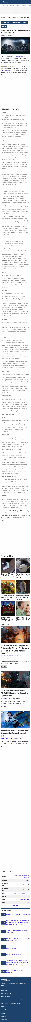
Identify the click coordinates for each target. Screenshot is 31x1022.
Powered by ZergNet (26, 556)
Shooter (15, 893)
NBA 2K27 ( (9, 938)
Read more (3, 666)
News (18, 5)
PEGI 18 (27, 899)
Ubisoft (25, 22)
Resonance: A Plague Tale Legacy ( (16, 914)
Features (24, 5)
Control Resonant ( (11, 970)
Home (2, 5)
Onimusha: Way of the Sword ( (15, 946)
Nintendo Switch (12, 922)
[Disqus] (15, 808)
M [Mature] (22, 899)
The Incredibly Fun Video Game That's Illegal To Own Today (22, 597)
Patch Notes (5, 22)
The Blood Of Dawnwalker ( (14, 930)
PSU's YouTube (6, 993)
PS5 (7, 5)
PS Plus (12, 5)
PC (13, 875)
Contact (4, 1006)
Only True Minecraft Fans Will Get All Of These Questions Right (7, 597)
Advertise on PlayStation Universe (12, 1003)
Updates (4, 26)
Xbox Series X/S (17, 925)
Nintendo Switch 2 (23, 922)
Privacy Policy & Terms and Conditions (13, 1000)
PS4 (16, 875)
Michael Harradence (7, 655)
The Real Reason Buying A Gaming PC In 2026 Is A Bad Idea (23, 619)
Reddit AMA (4, 70)
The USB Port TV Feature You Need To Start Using (7, 575)
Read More (15, 905)
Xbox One (23, 875)
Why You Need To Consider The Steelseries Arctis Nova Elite (23, 576)
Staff (3, 1013)
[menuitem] (2, 5)
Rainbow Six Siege (16, 22)
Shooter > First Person (23, 893)
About (4, 1010)
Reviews (4, 1019)
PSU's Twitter (6, 996)
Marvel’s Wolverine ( (12, 954)
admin (2, 35)
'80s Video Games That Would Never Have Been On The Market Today (7, 619)
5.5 (28, 902)
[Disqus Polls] (15, 769)
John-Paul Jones (5, 698)
